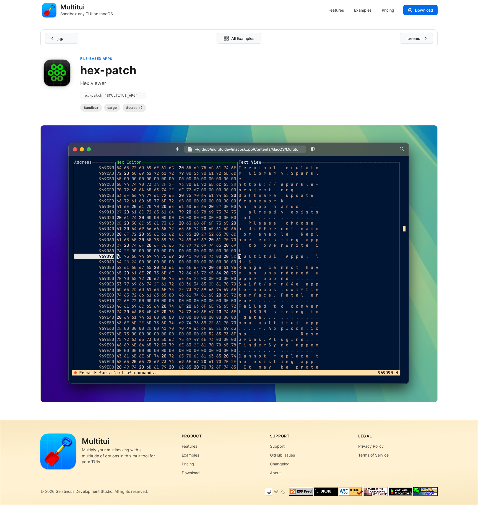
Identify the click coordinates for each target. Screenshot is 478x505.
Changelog (280, 464)
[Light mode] (276, 491)
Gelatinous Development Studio (84, 491)
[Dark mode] (283, 491)
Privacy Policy (371, 446)
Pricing (388, 10)
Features (336, 10)
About (275, 472)
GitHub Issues (282, 455)
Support (277, 446)
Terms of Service (373, 455)
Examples (363, 10)
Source (131, 107)
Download (424, 10)
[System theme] (268, 491)
